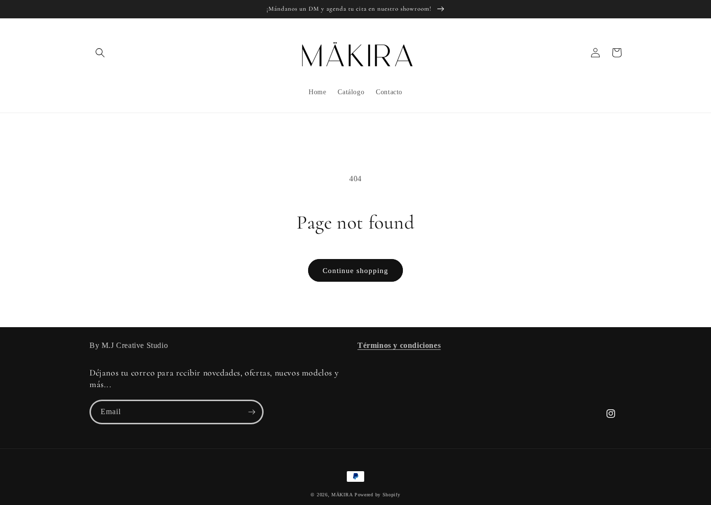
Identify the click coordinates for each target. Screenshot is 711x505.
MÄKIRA (342, 494)
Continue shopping (355, 270)
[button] (100, 52)
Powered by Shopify (377, 494)
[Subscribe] (251, 412)
